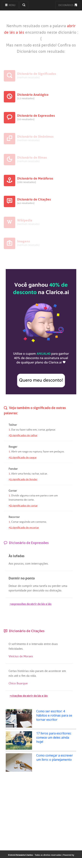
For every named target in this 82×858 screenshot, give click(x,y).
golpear (50, 429)
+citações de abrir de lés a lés (29, 695)
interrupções (39, 564)
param (39, 671)
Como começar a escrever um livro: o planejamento (54, 757)
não (32, 671)
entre (47, 644)
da (28, 676)
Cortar (15, 521)
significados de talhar (23, 435)
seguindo (24, 521)
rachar (35, 473)
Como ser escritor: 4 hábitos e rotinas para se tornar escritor (54, 715)
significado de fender (23, 479)
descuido (38, 590)
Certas (13, 671)
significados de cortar (23, 505)
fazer (23, 429)
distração (55, 590)
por (29, 590)
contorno (40, 521)
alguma (24, 495)
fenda (26, 473)
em (35, 429)
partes (44, 495)
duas (54, 644)
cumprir (27, 586)
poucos (19, 564)
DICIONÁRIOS (66, 5)
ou (17, 429)
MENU (11, 5)
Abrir (14, 451)
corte (30, 499)
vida (33, 676)
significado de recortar (24, 527)
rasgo (25, 451)
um (20, 451)
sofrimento (18, 644)
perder (56, 586)
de (25, 499)
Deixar (13, 586)
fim (23, 676)
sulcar (43, 473)
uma (20, 473)
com (50, 495)
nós (11, 676)
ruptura (37, 451)
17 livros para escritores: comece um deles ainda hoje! (53, 737)
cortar (41, 429)
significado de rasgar (23, 457)
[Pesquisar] (23, 5)
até (16, 676)
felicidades (16, 649)
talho (29, 429)
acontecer (54, 671)
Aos (11, 564)
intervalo (37, 644)
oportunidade (18, 590)
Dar (13, 429)
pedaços (59, 451)
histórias (23, 671)
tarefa (43, 586)
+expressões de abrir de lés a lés (30, 603)
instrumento (16, 499)
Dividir (15, 495)
